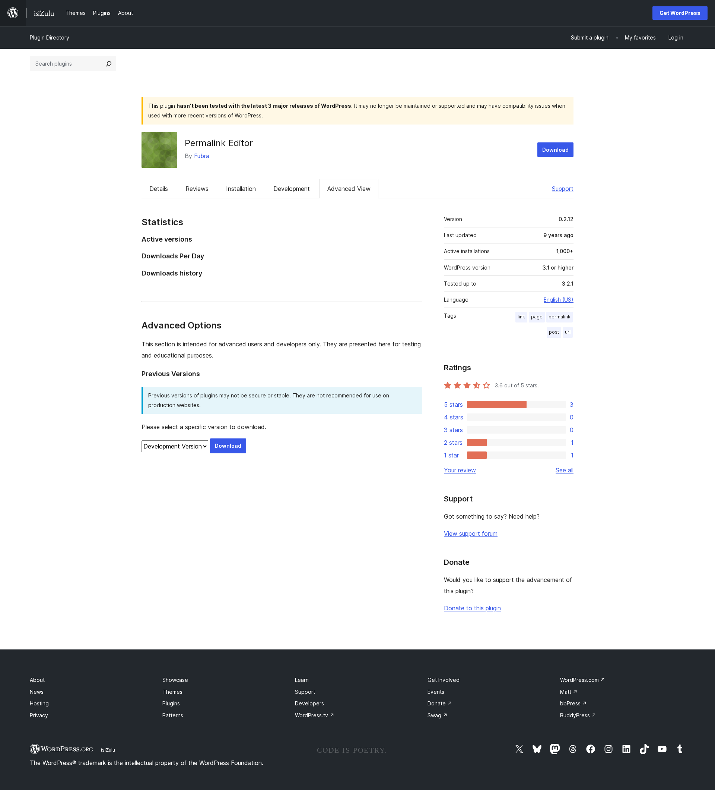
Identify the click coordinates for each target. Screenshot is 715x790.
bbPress (573, 703)
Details (158, 188)
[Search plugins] (108, 63)
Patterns (172, 715)
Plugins (171, 703)
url (568, 332)
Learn (302, 680)
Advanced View (349, 188)
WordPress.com (582, 680)
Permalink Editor (219, 143)
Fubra (201, 156)
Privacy (39, 715)
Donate (440, 703)
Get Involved (444, 680)
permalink (560, 317)
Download (555, 150)
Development (291, 188)
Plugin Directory (49, 37)
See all (564, 470)
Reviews (197, 188)
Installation (241, 188)
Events (436, 692)
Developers (309, 703)
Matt (569, 692)
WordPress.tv (314, 715)
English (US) (558, 299)
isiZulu (108, 750)
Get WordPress (680, 13)
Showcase (175, 680)
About (37, 680)
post (554, 332)
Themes (172, 692)
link (521, 317)
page (537, 317)
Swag (438, 715)
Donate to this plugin (472, 608)
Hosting (39, 703)
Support (562, 188)
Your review (460, 470)
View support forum (471, 533)
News (37, 692)
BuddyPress (578, 715)
